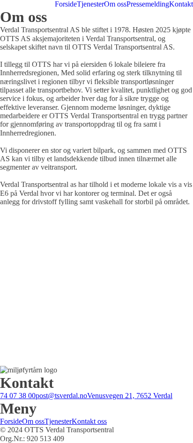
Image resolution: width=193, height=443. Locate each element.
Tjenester (90, 4)
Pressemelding (147, 4)
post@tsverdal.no (61, 396)
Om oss (115, 4)
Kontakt (181, 4)
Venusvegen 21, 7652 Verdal (129, 396)
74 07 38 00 (18, 396)
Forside (66, 4)
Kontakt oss (89, 421)
